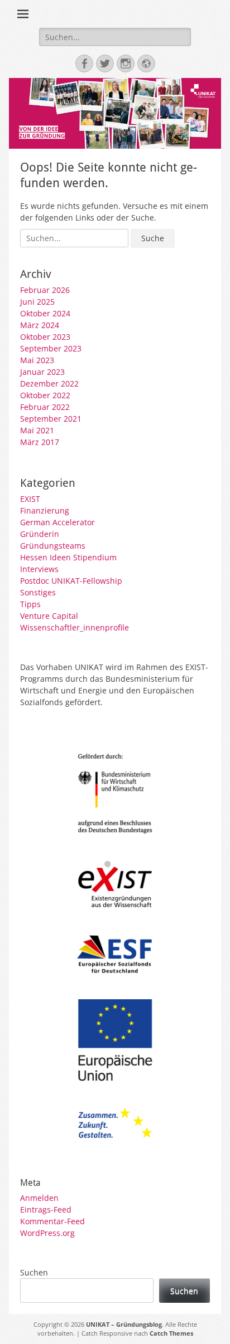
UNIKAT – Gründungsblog (124, 1324)
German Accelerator (57, 522)
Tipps (30, 604)
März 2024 (39, 325)
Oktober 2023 (45, 336)
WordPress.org (47, 1233)
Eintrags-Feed (45, 1209)
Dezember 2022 (49, 383)
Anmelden (39, 1198)
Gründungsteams (52, 545)
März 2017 (39, 442)
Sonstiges (38, 592)
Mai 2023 (37, 360)
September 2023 (51, 348)
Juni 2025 (37, 301)
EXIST (30, 498)
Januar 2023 (42, 371)
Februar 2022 (45, 407)
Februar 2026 (45, 290)
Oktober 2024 (45, 313)
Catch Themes (171, 1333)
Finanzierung (44, 510)
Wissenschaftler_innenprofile (74, 627)
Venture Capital (49, 615)
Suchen (34, 1272)
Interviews (39, 569)
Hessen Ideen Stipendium (68, 557)
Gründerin (39, 534)
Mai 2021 (37, 430)
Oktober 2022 (45, 395)
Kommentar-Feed (52, 1221)
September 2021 (51, 418)
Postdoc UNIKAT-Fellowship (71, 580)
